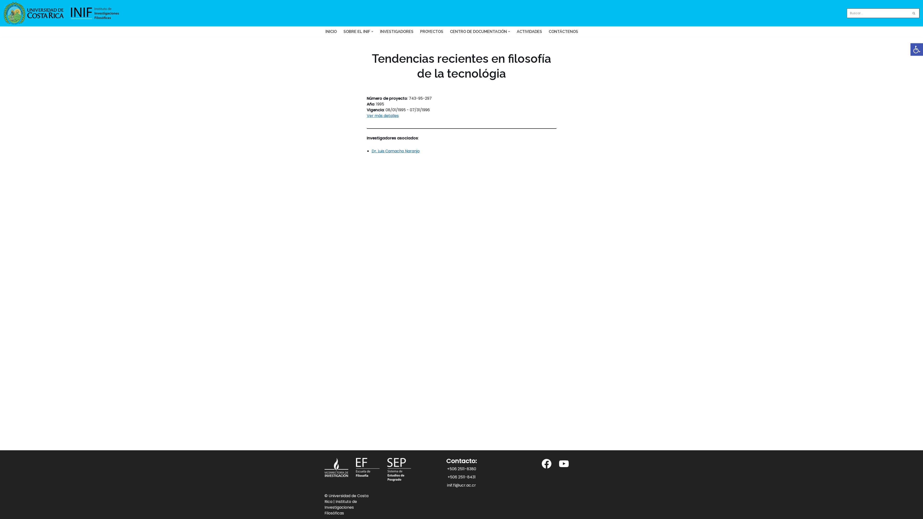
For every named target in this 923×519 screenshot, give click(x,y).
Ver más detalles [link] (383, 115)
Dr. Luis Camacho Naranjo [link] (396, 151)
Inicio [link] (331, 31)
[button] (372, 31)
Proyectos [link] (431, 31)
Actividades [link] (529, 31)
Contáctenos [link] (563, 31)
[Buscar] (914, 13)
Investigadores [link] (396, 31)
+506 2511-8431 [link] (462, 477)
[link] (917, 49)
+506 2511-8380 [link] (461, 469)
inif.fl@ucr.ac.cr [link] (461, 485)
